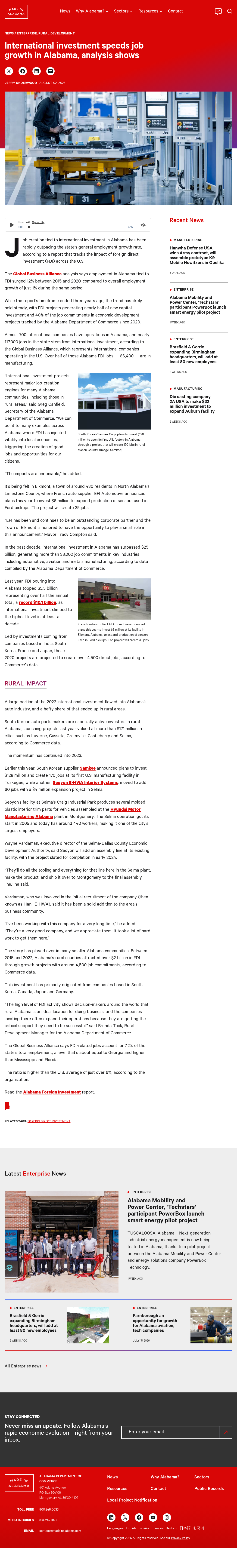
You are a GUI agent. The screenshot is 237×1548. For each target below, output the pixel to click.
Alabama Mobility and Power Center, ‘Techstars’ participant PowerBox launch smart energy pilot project (198, 305)
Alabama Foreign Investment (52, 1092)
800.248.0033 (49, 1510)
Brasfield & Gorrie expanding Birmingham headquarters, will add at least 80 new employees (194, 355)
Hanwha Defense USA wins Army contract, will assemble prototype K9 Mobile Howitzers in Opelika (197, 256)
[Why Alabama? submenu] (107, 10)
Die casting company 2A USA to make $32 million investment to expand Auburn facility (192, 405)
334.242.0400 (48, 1520)
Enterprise (27, 34)
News (9, 34)
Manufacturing (188, 240)
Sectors (201, 1477)
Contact (158, 1489)
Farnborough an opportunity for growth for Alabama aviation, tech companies (155, 1323)
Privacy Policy (180, 1538)
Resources (117, 1489)
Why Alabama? (165, 1477)
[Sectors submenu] (131, 10)
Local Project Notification (132, 1500)
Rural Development (56, 34)
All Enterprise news (23, 1366)
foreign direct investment (49, 1121)
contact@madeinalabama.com (60, 1531)
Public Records (209, 1489)
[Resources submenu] (160, 10)
